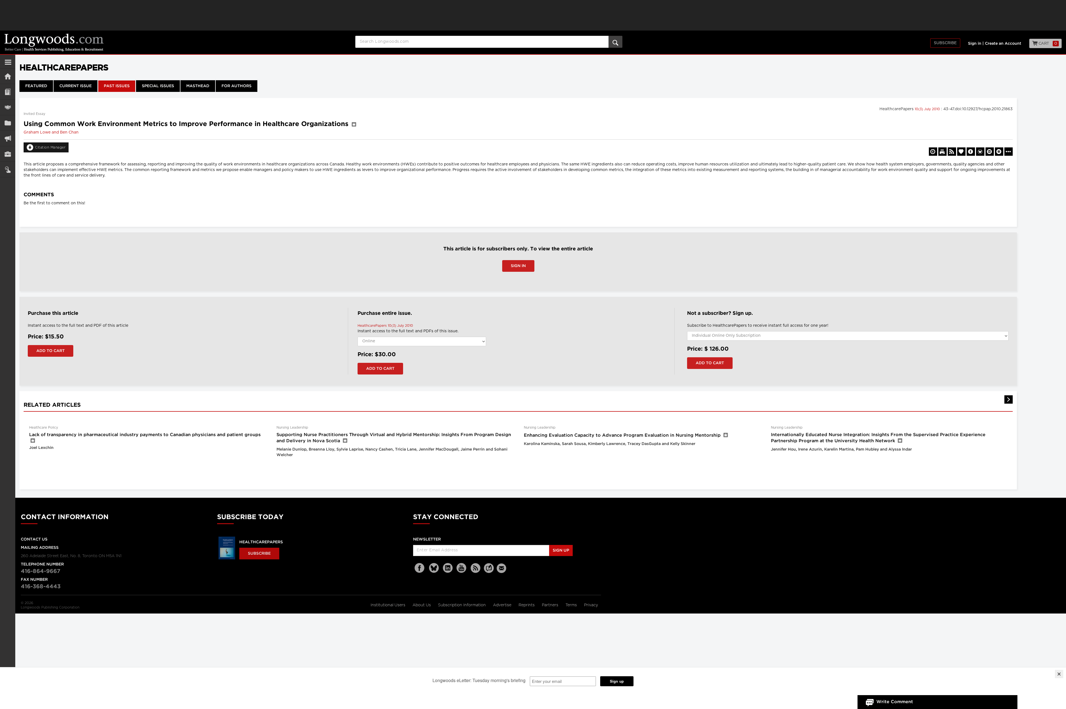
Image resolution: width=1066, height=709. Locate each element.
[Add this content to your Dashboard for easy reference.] (961, 151)
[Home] (7, 76)
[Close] (1059, 674)
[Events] (7, 107)
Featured (36, 86)
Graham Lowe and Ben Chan (51, 132)
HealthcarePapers (261, 542)
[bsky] (433, 568)
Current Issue (75, 86)
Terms (571, 605)
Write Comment (894, 702)
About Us (422, 605)
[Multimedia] (7, 138)
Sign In (518, 266)
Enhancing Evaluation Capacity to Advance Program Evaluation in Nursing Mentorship (622, 435)
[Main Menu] (8, 64)
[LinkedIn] (447, 568)
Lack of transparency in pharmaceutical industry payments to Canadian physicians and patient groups (145, 435)
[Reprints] (933, 151)
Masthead (197, 86)
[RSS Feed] (475, 568)
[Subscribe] (7, 169)
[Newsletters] (502, 568)
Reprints (527, 605)
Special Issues (158, 86)
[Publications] (7, 122)
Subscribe (945, 43)
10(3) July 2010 (928, 109)
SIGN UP (561, 550)
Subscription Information (462, 605)
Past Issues (117, 86)
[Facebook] (420, 568)
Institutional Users (388, 605)
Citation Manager (50, 147)
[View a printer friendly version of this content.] (942, 151)
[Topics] (7, 91)
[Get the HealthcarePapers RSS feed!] (952, 151)
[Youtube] (461, 568)
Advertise (502, 605)
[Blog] (489, 571)
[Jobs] (7, 154)
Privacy (591, 605)
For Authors (237, 86)
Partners (550, 605)
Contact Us (34, 539)
